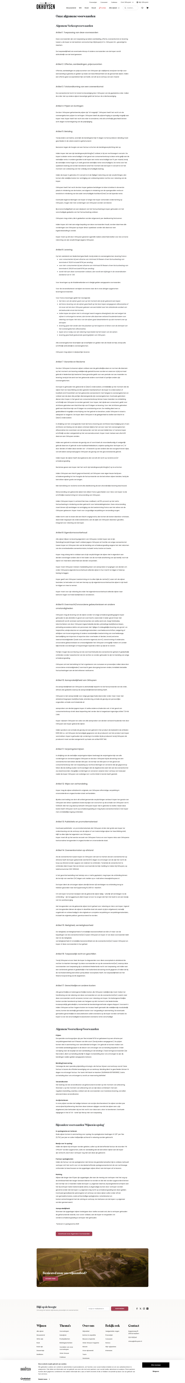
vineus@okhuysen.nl (135, 1341)
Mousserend (71, 8)
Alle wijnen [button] (113, 8)
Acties (103, 8)
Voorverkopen (64, 1331)
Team (84, 1354)
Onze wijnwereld (87, 1351)
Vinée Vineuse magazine (90, 1343)
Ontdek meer (50, 1278)
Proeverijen (93, 2)
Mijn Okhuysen (143, 2)
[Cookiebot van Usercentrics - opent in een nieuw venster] (25, 1379)
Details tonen (42, 1379)
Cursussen (104, 2)
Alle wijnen (40, 1331)
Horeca (107, 1343)
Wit (80, 8)
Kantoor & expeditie (89, 1335)
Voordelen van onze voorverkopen (66, 1348)
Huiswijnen (63, 1335)
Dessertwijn (40, 1351)
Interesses (108, 1351)
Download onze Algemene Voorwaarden (74, 1234)
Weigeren (156, 1371)
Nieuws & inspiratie (88, 1339)
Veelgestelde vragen (112, 1331)
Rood (94, 8)
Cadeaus (114, 2)
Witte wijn (40, 1339)
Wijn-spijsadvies (110, 1347)
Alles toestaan (156, 1365)
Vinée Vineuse (64, 1353)
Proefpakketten (65, 1339)
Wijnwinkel (85, 1331)
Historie (84, 1347)
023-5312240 (132, 1337)
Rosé (87, 8)
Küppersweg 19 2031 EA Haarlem (133, 1332)
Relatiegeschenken (66, 1343)
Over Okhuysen (126, 2)
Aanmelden (119, 1308)
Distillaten (40, 1354)
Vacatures (85, 1358)
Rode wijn (40, 1347)
